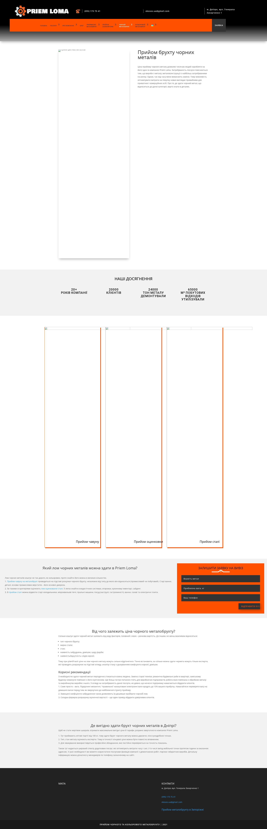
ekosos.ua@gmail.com (157, 11)
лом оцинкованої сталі (52, 588)
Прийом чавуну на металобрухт (22, 581)
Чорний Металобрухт (124, 26)
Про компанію (68, 26)
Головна (43, 26)
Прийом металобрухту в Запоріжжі (183, 809)
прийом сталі (15, 592)
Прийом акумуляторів (107, 26)
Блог (81, 26)
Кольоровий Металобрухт (140, 26)
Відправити (248, 606)
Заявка (219, 25)
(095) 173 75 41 (92, 11)
